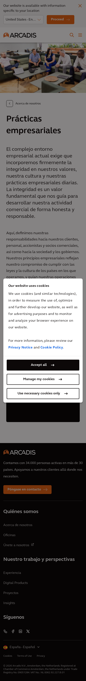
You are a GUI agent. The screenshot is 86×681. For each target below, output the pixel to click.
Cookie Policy (51, 347)
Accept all (39, 365)
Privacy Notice (20, 347)
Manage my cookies (38, 379)
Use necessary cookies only (39, 393)
